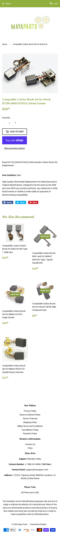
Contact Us (30, 444)
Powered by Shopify (38, 524)
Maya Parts (22, 524)
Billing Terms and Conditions (30, 426)
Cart (55, 3)
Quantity (6, 117)
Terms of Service (30, 418)
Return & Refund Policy (30, 415)
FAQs (30, 448)
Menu (8, 3)
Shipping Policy (30, 422)
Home (4, 44)
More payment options (14, 148)
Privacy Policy (30, 411)
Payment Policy (30, 433)
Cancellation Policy (30, 430)
